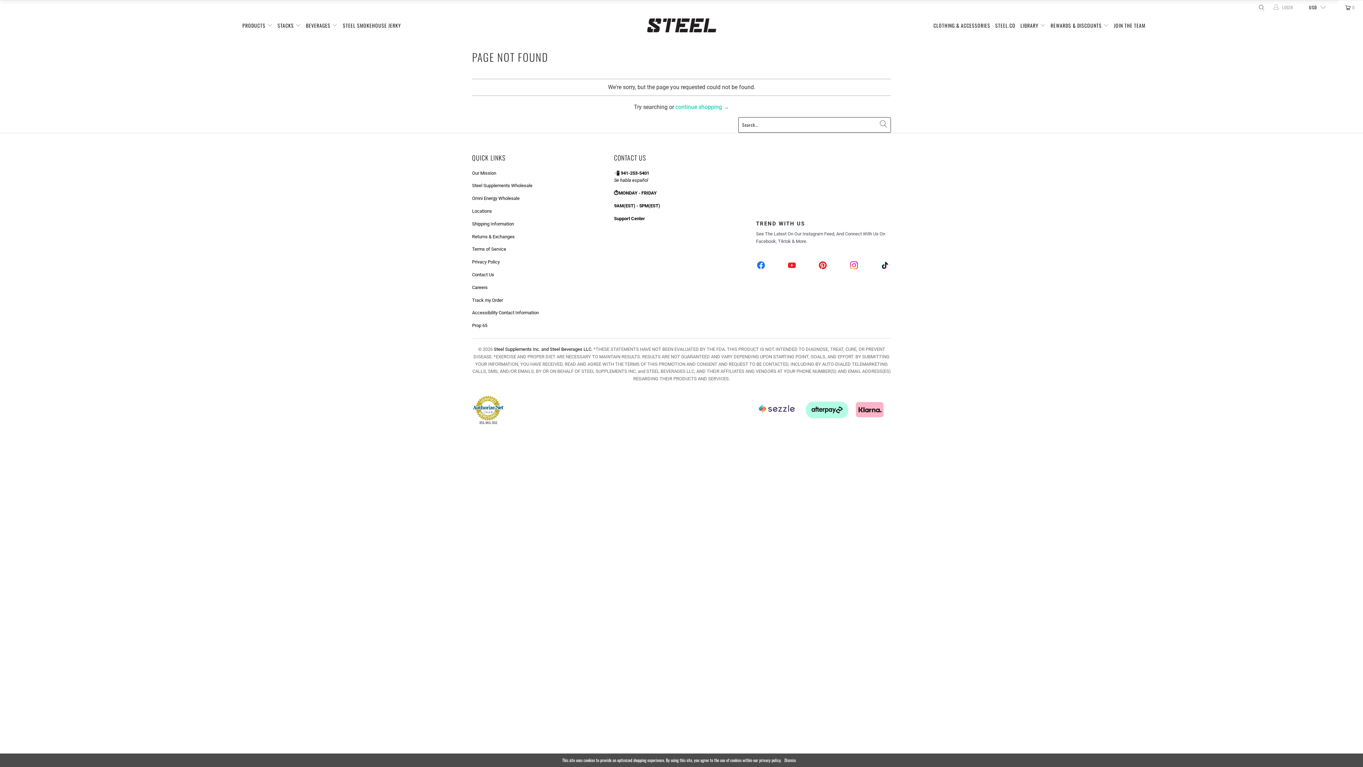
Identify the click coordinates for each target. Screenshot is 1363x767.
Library (1030, 25)
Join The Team (1129, 25)
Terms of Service (489, 249)
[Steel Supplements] (681, 25)
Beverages (319, 25)
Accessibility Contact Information (505, 312)
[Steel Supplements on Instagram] (854, 266)
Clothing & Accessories (962, 25)
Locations (482, 211)
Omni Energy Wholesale (496, 198)
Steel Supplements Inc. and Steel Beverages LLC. (543, 349)
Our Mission (484, 173)
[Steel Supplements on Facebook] (761, 266)
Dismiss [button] (790, 760)
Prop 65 (479, 325)
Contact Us (483, 274)
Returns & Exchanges (493, 236)
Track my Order (487, 300)
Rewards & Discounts (1077, 25)
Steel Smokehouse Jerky (372, 25)
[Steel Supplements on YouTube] (792, 266)
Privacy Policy (486, 262)
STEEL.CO (1005, 25)
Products (254, 25)
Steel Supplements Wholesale (502, 185)
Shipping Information (493, 224)
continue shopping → (702, 107)
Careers (480, 287)
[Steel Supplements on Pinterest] (823, 266)
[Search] (1261, 7)
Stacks (286, 25)
